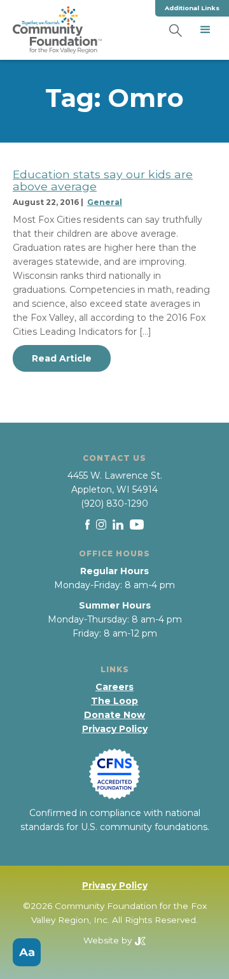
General (104, 202)
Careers (114, 687)
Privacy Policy (115, 729)
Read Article (62, 358)
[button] (205, 30)
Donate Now (114, 715)
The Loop (114, 701)
